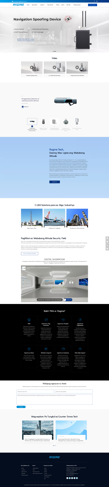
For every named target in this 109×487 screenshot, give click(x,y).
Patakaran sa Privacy (71, 484)
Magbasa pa (26, 106)
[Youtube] (74, 478)
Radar (45, 468)
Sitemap (65, 484)
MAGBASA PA (54, 181)
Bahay (23, 468)
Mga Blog (23, 473)
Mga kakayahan (35, 468)
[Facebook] (67, 478)
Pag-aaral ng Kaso (36, 471)
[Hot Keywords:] (94, 1)
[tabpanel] (37, 432)
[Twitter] (72, 478)
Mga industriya (24, 471)
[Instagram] (77, 478)
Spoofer (45, 471)
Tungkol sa (23, 469)
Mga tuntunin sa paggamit (80, 484)
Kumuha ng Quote (93, 4)
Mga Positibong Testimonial (37, 473)
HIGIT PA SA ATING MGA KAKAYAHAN (29, 253)
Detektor (45, 469)
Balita (34, 469)
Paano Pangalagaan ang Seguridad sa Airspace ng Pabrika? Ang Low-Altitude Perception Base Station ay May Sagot (37, 440)
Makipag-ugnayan (25, 475)
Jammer (45, 473)
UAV (45, 478)
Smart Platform (46, 476)
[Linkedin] (70, 478)
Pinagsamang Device (48, 475)
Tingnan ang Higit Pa (20, 43)
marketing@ (18, 1)
